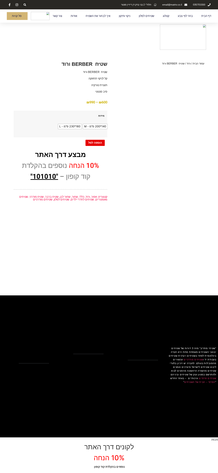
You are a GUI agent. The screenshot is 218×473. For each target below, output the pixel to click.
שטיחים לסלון (146, 15)
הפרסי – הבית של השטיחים (199, 382)
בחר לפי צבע (185, 15)
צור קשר (57, 15)
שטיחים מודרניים (42, 199)
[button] (24, 4)
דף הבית (206, 15)
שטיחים (212, 370)
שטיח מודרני (36, 196)
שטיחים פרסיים (207, 378)
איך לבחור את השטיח (98, 15)
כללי (81, 196)
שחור (75, 196)
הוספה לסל (95, 142)
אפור (94, 196)
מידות (101, 116)
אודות (74, 15)
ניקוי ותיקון (124, 15)
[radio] (95, 126)
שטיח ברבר (52, 196)
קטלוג (166, 15)
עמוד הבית (198, 63)
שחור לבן (65, 196)
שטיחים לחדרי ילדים (82, 199)
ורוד (189, 63)
